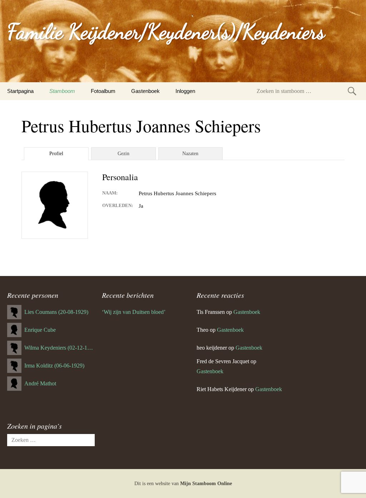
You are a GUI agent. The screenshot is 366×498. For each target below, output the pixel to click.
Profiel (56, 153)
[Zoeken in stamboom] (352, 91)
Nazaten (190, 153)
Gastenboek (145, 91)
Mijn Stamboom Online (206, 483)
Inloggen (185, 91)
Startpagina (20, 91)
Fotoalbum (103, 91)
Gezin (123, 153)
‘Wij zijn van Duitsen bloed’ (133, 312)
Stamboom (62, 91)
